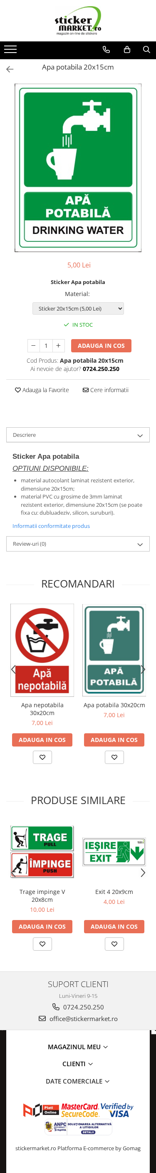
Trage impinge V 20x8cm (42, 895)
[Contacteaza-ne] (106, 49)
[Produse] (11, 52)
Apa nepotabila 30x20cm (42, 709)
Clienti (74, 1064)
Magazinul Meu (75, 1047)
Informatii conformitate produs (51, 526)
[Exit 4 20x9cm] (114, 852)
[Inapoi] (6, 69)
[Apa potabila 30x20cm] (114, 650)
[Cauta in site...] (146, 49)
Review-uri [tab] (29, 543)
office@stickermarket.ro (83, 1018)
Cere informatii (109, 390)
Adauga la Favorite (45, 390)
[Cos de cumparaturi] (127, 49)
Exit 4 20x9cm (114, 892)
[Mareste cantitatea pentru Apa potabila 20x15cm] (58, 345)
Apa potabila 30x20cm (114, 705)
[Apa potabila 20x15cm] (78, 168)
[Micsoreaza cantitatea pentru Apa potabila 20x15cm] (33, 345)
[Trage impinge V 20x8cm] (42, 852)
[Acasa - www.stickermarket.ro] (78, 20)
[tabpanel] (78, 168)
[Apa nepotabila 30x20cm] (42, 650)
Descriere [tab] (24, 434)
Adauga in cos (101, 345)
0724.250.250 (83, 1007)
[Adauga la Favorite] (42, 757)
